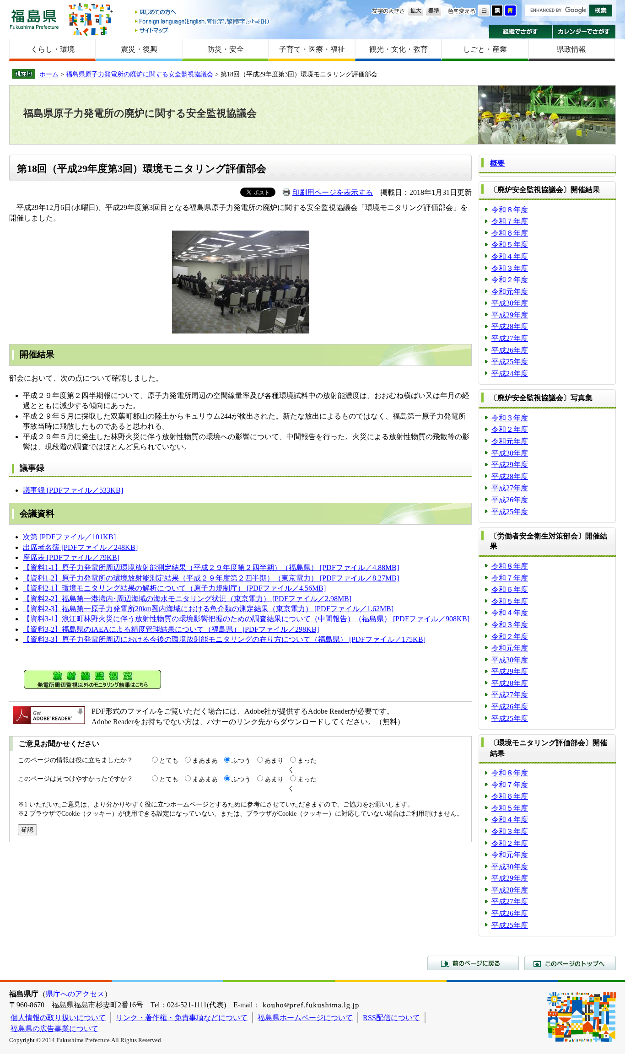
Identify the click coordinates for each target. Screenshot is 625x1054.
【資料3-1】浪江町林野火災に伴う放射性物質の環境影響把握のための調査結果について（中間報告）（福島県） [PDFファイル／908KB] (246, 619)
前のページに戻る (473, 963)
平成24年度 (509, 373)
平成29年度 (509, 315)
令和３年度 (509, 268)
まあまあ (205, 760)
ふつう (241, 760)
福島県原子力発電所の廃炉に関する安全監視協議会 (139, 74)
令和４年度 (509, 256)
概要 (497, 163)
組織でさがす (520, 31)
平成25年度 (509, 362)
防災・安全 (225, 49)
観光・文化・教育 (398, 49)
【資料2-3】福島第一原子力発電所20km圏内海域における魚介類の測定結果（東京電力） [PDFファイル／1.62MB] (208, 609)
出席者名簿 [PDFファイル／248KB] (80, 547)
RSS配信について (391, 1018)
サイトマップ (202, 30)
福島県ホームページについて (305, 1018)
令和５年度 (509, 244)
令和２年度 (509, 280)
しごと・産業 (485, 49)
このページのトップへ (570, 963)
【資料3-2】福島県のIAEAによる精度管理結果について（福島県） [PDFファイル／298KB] (171, 629)
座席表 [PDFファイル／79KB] (71, 557)
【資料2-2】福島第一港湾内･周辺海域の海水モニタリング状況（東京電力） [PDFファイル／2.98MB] (187, 598)
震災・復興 (139, 49)
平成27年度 (509, 338)
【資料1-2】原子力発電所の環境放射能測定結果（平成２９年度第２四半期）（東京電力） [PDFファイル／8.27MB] (211, 578)
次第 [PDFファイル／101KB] (69, 537)
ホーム (49, 74)
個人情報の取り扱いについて (58, 1018)
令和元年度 (509, 292)
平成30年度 (509, 303)
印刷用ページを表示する (332, 192)
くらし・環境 (53, 49)
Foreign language (202, 21)
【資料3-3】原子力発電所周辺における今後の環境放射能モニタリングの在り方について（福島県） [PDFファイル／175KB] (224, 639)
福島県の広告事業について (54, 1028)
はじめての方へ (202, 12)
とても (168, 760)
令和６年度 (509, 233)
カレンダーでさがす (584, 31)
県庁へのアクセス (75, 994)
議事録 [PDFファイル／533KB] (73, 490)
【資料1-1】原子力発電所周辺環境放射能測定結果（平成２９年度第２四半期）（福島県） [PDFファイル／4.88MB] (211, 567)
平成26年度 (509, 350)
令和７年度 (509, 221)
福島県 (34, 19)
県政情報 (571, 49)
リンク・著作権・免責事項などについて (182, 1018)
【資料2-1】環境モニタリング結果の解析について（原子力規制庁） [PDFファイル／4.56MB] (174, 588)
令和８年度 (509, 210)
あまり (274, 760)
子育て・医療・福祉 (312, 49)
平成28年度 (509, 326)
